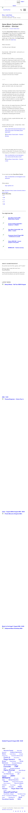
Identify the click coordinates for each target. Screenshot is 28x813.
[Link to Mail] (25, 811)
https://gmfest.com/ (9, 185)
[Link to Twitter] (18, 811)
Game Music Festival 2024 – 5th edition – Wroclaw (12, 25)
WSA (19, 799)
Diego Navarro (9, 759)
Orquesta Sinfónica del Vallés (17, 781)
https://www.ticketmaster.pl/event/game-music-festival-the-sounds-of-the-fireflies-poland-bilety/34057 (15, 130)
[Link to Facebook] (13, 811)
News (18, 28)
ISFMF (9, 772)
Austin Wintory (13, 754)
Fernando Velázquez (17, 763)
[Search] (20, 10)
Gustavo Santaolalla (18, 190)
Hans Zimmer (9, 770)
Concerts (11, 28)
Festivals (15, 28)
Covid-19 (7, 757)
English (22, 1)
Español (14, 5)
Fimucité (7, 766)
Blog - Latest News (7, 15)
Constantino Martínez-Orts (17, 755)
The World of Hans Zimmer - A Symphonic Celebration (14, 794)
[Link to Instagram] (20, 811)
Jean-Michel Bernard (9, 774)
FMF (16, 766)
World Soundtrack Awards (12, 798)
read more (13, 39)
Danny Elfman (16, 757)
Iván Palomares (18, 772)
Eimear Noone (13, 761)
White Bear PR (12, 797)
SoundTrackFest (10, 792)
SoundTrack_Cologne (9, 794)
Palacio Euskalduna (7, 783)
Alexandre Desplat (8, 750)
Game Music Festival (9, 190)
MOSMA (6, 781)
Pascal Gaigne (13, 785)
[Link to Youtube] (16, 811)
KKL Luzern (16, 778)
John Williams (8, 776)
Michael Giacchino (14, 780)
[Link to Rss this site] (22, 811)
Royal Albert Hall (17, 788)
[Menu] (24, 10)
